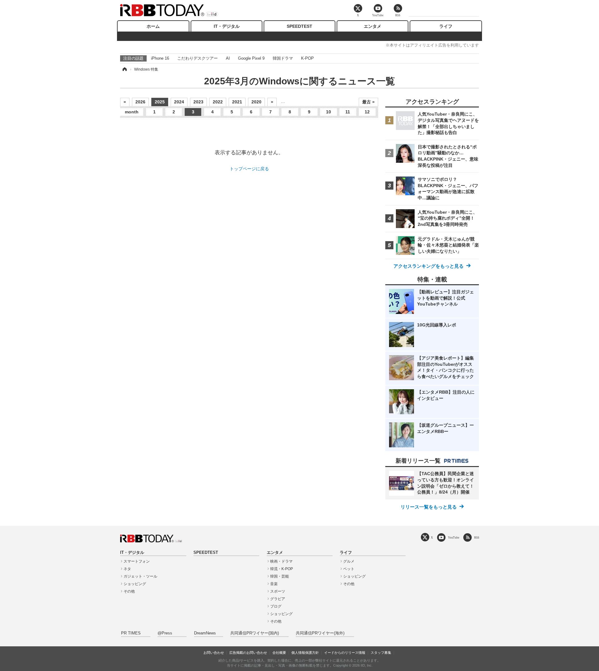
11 (347, 111)
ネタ (127, 569)
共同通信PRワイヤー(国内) (254, 633)
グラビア (277, 599)
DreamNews (205, 633)
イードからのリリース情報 (344, 652)
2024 (179, 101)
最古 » (368, 101)
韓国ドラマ (283, 58)
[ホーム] (124, 69)
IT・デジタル (227, 26)
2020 (256, 101)
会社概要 (279, 652)
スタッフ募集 (381, 652)
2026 (140, 101)
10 (328, 111)
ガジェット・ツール (140, 576)
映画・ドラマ (281, 561)
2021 (237, 101)
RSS (476, 537)
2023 (198, 101)
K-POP (307, 58)
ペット (348, 569)
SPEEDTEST (299, 26)
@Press (165, 633)
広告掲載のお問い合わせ (248, 652)
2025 (160, 101)
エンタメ (372, 26)
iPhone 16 (160, 58)
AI (228, 58)
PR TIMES (131, 633)
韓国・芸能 (279, 576)
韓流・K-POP (281, 569)
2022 (218, 101)
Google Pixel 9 (251, 58)
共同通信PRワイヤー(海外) (320, 633)
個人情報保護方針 (305, 652)
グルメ (348, 561)
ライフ (445, 26)
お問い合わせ (213, 652)
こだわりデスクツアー (197, 58)
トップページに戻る (249, 168)
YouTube (453, 537)
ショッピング (135, 584)
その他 (129, 591)
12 (367, 111)
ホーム (153, 26)
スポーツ (277, 591)
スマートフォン (137, 561)
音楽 (274, 584)
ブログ (275, 606)
